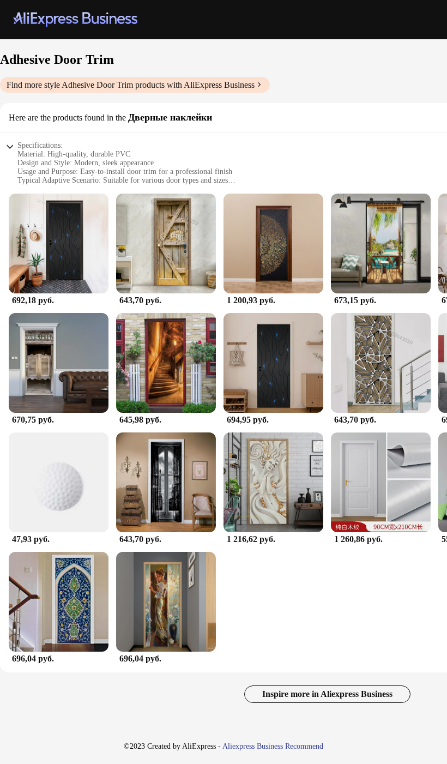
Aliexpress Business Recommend (272, 746)
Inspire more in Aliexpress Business (327, 694)
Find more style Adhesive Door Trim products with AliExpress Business (131, 84)
